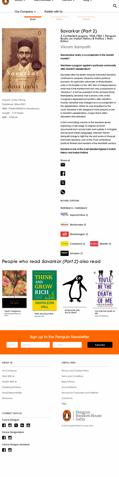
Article (86, 19)
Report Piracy (68, 381)
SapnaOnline (77, 215)
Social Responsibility (12, 392)
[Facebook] (89, 171)
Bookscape (76, 224)
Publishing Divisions (11, 387)
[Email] (89, 163)
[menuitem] (24, 11)
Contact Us (67, 398)
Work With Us (8, 376)
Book (33, 19)
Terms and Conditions (72, 376)
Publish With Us (9, 381)
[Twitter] (89, 181)
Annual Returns (69, 387)
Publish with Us (54, 11)
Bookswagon (77, 234)
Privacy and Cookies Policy (75, 370)
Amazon (75, 253)
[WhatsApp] (89, 190)
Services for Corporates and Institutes (80, 392)
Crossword (76, 243)
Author (59, 19)
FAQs (64, 403)
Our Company (24, 11)
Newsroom (7, 398)
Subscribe (100, 345)
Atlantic (104, 243)
